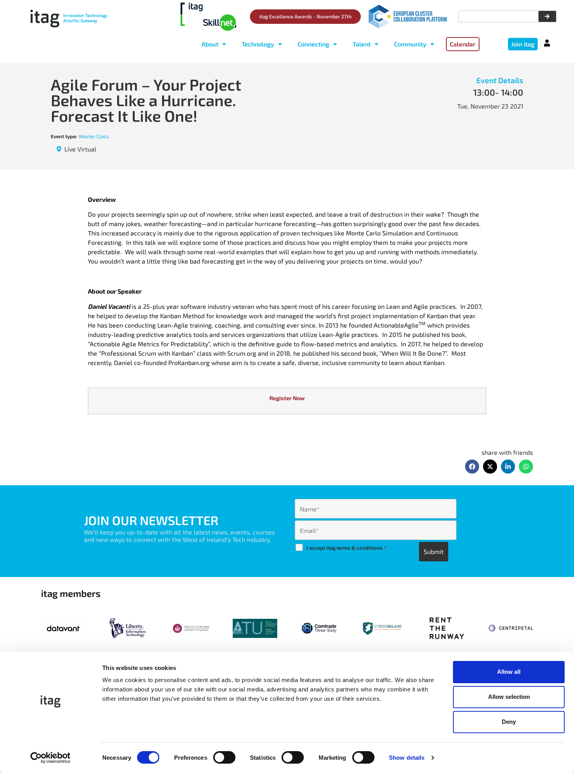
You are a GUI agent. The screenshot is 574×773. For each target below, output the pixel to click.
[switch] (224, 757)
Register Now (287, 398)
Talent (362, 44)
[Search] (547, 16)
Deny (509, 721)
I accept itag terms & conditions (346, 548)
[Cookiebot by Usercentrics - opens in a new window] (50, 758)
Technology (258, 44)
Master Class (94, 136)
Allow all (509, 671)
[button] (472, 467)
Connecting (313, 44)
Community (410, 44)
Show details (406, 757)
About (209, 44)
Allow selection (509, 696)
